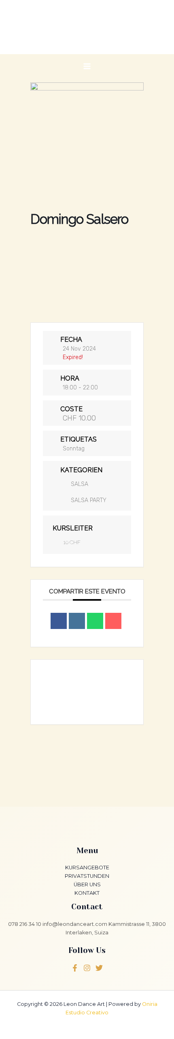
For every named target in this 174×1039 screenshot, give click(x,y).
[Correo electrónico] (113, 621)
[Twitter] (87, 968)
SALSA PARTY (88, 500)
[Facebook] (75, 968)
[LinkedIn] (77, 621)
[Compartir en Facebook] (59, 621)
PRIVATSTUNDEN (87, 876)
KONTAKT (87, 893)
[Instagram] (99, 968)
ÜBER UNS (87, 884)
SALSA (79, 484)
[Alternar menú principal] (87, 66)
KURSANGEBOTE (87, 867)
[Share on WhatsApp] (95, 621)
